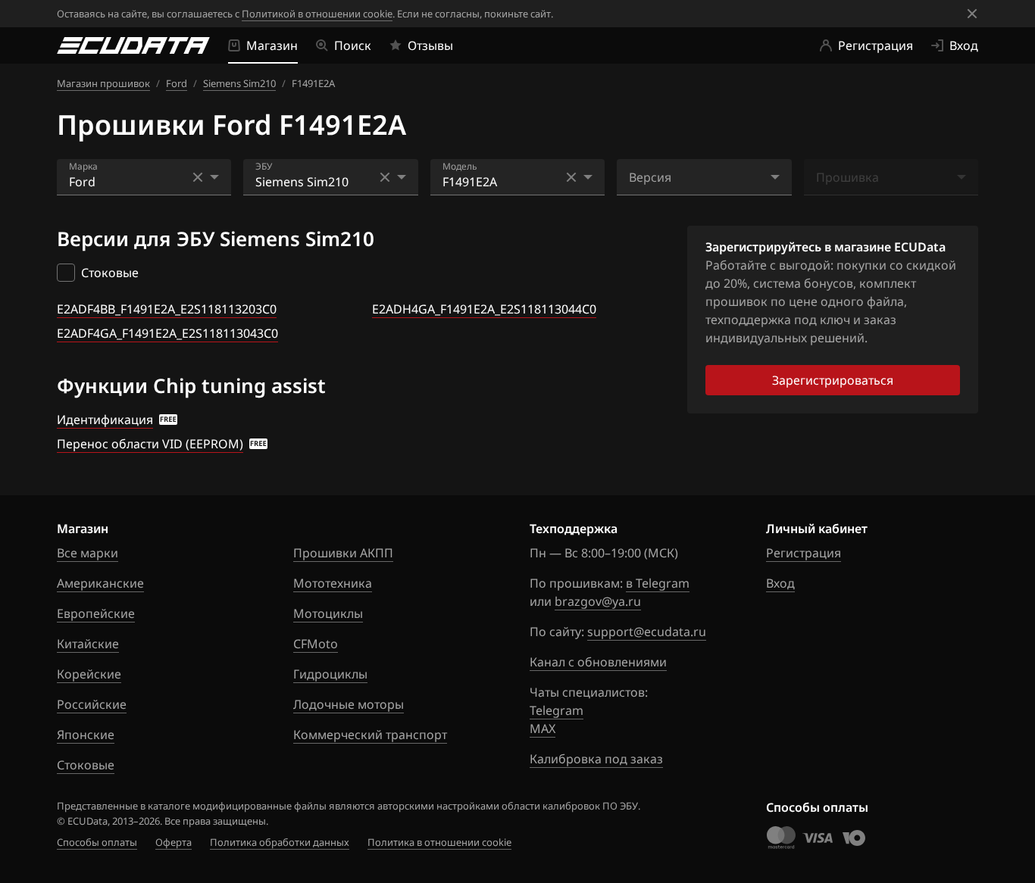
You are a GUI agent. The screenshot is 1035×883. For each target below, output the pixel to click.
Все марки (87, 552)
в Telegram (657, 583)
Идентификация (105, 419)
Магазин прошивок (103, 83)
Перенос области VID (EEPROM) (150, 443)
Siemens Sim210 (239, 83)
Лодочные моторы (348, 704)
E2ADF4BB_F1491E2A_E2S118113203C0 (167, 309)
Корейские (89, 674)
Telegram (556, 710)
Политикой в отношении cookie (317, 13)
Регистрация (803, 552)
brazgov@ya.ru (598, 601)
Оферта (173, 842)
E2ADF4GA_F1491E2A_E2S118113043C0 (167, 333)
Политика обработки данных (279, 842)
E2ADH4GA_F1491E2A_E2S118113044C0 (484, 309)
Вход (780, 583)
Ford (176, 83)
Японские (85, 734)
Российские (92, 704)
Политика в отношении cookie (439, 842)
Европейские (96, 613)
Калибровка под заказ (596, 758)
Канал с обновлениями (598, 662)
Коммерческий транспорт (370, 734)
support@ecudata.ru (646, 631)
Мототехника (332, 583)
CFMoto (315, 643)
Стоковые (85, 765)
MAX (542, 728)
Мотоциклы (328, 613)
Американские (100, 583)
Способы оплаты (97, 842)
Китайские (88, 643)
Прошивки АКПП (343, 552)
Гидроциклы (330, 674)
